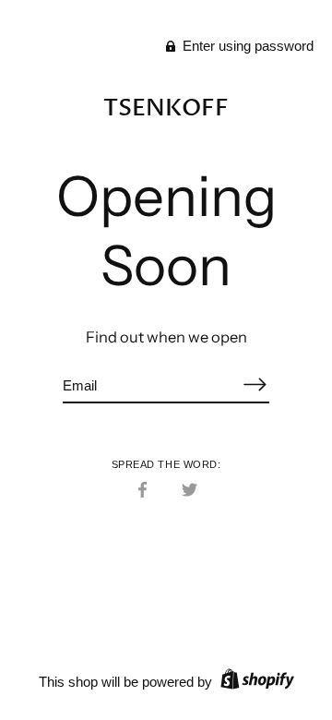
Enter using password (246, 46)
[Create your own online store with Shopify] (255, 682)
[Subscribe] (254, 384)
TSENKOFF (166, 108)
